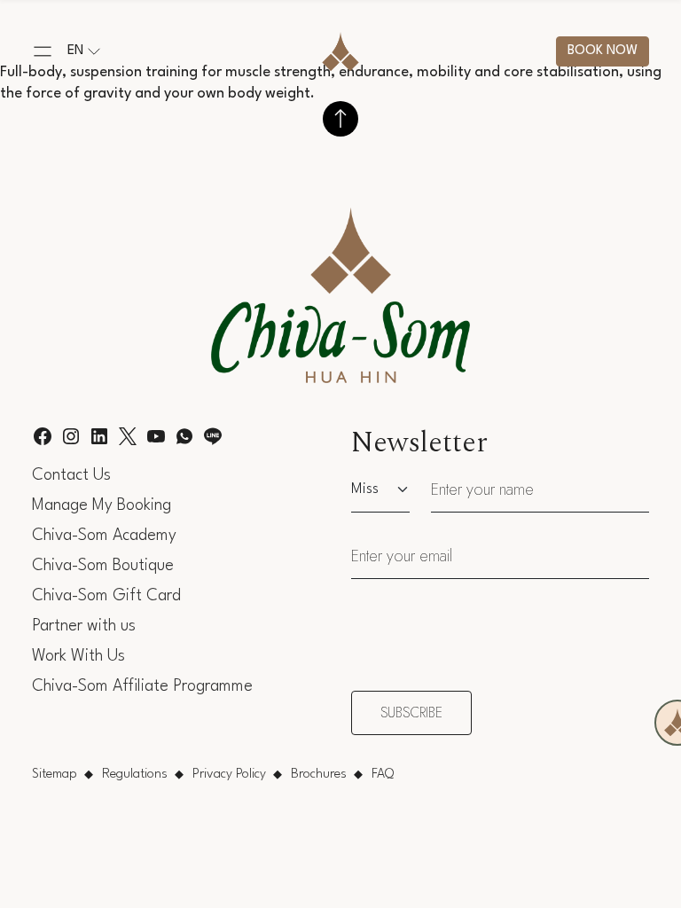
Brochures (319, 774)
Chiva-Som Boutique (103, 566)
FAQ (383, 774)
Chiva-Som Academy (104, 536)
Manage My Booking (101, 505)
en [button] (75, 51)
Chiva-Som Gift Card (106, 596)
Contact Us (71, 475)
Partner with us (84, 626)
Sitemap (54, 774)
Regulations (135, 774)
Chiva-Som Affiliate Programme (142, 686)
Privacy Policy (229, 774)
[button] (42, 51)
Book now (603, 51)
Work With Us (78, 656)
